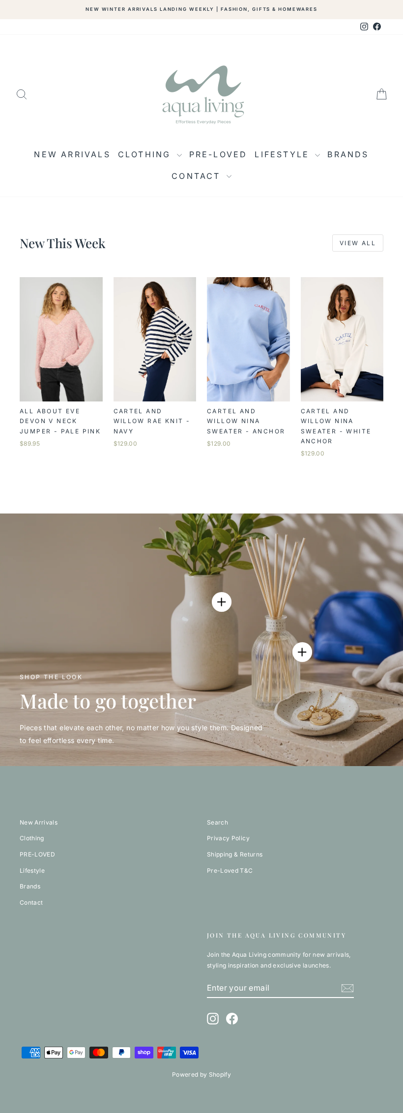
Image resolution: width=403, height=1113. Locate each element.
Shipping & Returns (234, 854)
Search (217, 822)
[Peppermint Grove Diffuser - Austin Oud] (302, 652)
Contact (198, 176)
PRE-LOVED (218, 154)
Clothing (146, 154)
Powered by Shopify (201, 1074)
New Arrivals (72, 154)
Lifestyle (284, 154)
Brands (348, 154)
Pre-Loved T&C (230, 870)
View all (358, 243)
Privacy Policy (228, 838)
